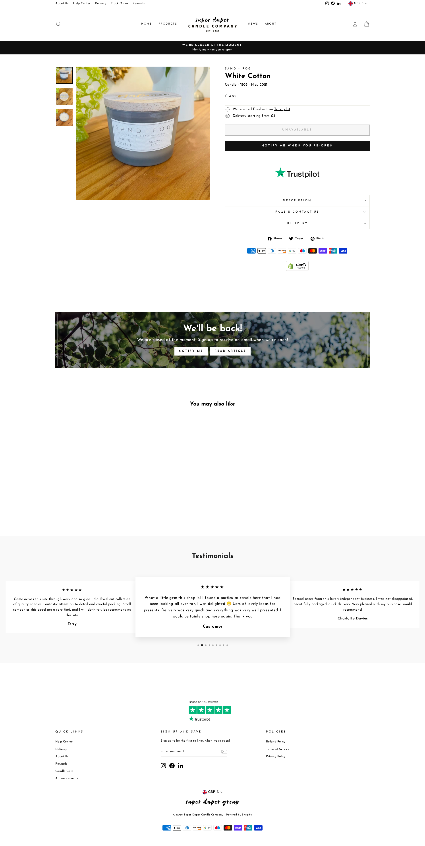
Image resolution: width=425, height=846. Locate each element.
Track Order (119, 3)
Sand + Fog (238, 68)
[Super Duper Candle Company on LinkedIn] (180, 765)
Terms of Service (277, 749)
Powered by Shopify (239, 814)
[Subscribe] (224, 751)
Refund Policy (275, 741)
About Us (62, 3)
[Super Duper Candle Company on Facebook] (172, 765)
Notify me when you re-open (297, 145)
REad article (230, 351)
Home (146, 24)
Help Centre (64, 741)
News (253, 24)
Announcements (66, 778)
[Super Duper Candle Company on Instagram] (163, 765)
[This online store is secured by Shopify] (297, 270)
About (271, 24)
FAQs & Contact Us (297, 211)
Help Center (81, 3)
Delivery (100, 3)
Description (297, 200)
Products (167, 24)
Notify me (191, 351)
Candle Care (64, 771)
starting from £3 (254, 116)
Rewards (139, 3)
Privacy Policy (276, 756)
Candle (230, 85)
